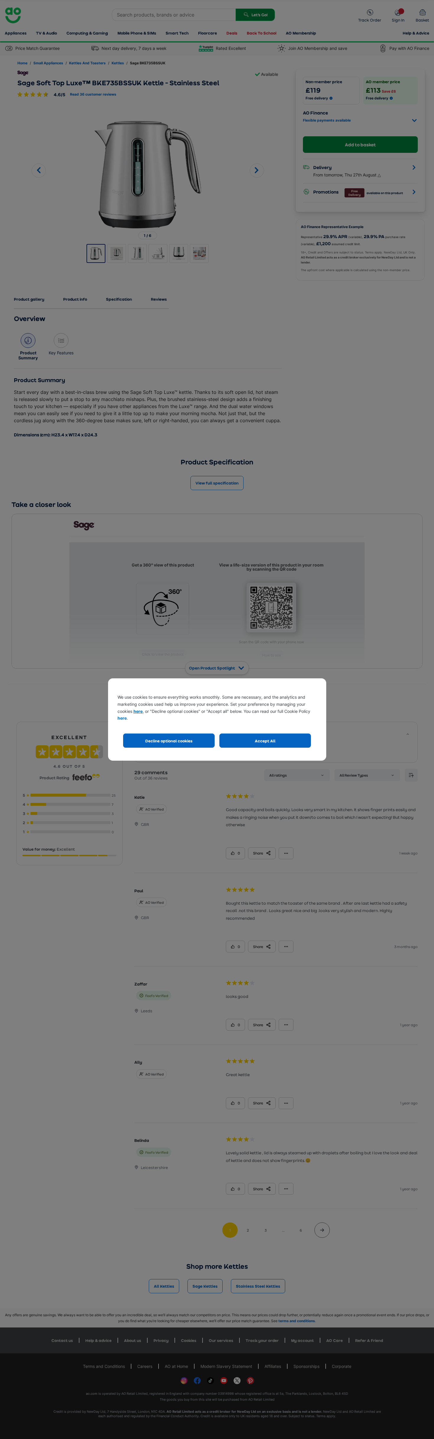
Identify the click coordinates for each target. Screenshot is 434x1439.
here (138, 711)
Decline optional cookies (168, 740)
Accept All (265, 740)
